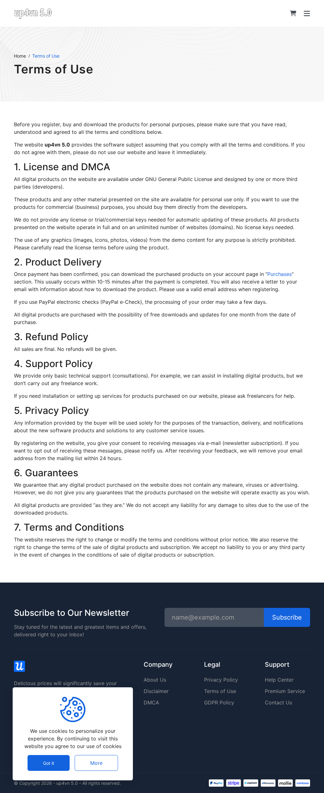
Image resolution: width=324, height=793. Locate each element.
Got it (48, 763)
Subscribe (287, 617)
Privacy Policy (221, 680)
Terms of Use (220, 691)
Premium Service (285, 691)
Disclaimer (156, 691)
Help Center (279, 680)
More (96, 763)
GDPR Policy (219, 702)
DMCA (151, 702)
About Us (155, 680)
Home (20, 56)
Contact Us (278, 702)
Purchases (279, 274)
